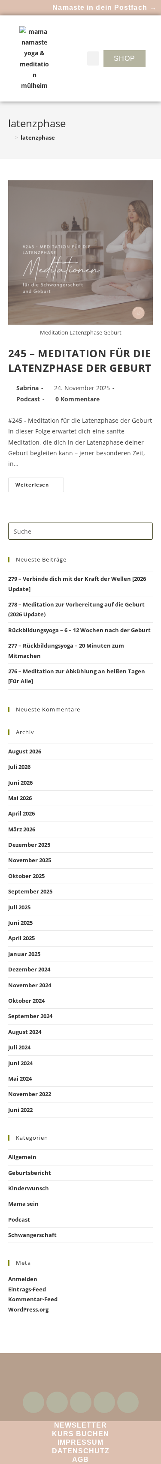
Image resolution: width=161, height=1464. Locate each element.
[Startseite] (10, 137)
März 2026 (21, 829)
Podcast (28, 399)
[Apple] (128, 1402)
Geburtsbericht (29, 1173)
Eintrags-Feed (27, 1289)
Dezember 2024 (29, 969)
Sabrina (27, 388)
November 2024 (29, 985)
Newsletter (80, 1425)
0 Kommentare (77, 399)
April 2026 (21, 813)
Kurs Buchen (80, 1433)
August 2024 (24, 1032)
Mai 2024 (20, 1078)
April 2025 (21, 938)
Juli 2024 (19, 1047)
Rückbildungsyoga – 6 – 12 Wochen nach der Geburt (79, 630)
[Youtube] (57, 1402)
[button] (93, 58)
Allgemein (22, 1157)
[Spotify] (104, 1402)
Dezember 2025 (29, 845)
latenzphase (38, 137)
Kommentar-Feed (33, 1299)
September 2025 (30, 891)
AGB (80, 1459)
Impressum (80, 1442)
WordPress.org (28, 1309)
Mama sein (23, 1203)
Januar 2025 (24, 954)
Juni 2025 (20, 922)
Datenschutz (80, 1451)
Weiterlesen (39, 483)
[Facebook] (33, 1402)
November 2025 (29, 860)
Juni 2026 (20, 782)
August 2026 (24, 751)
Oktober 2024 (26, 1000)
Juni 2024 (20, 1063)
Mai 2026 (20, 798)
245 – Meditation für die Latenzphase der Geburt (80, 360)
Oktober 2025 (26, 876)
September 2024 (30, 1016)
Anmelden (22, 1279)
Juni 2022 (20, 1110)
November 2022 (29, 1094)
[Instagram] (80, 1402)
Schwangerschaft (32, 1235)
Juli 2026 (19, 767)
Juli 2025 (19, 907)
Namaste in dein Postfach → (104, 7)
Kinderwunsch (28, 1188)
